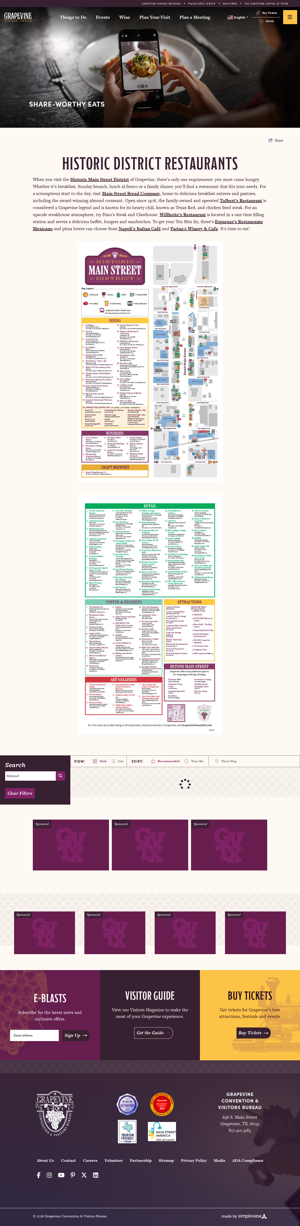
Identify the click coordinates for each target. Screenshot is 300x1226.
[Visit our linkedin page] (95, 1175)
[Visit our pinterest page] (73, 1175)
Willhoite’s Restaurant (183, 214)
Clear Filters (20, 793)
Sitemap (166, 1160)
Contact (68, 1160)
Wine (124, 17)
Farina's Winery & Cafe (194, 228)
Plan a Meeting (195, 17)
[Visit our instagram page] (49, 1175)
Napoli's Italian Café (140, 228)
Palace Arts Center (201, 3)
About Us (45, 1160)
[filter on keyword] (60, 776)
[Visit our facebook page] (39, 1175)
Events (103, 17)
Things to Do (73, 17)
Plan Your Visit (154, 17)
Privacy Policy (194, 1160)
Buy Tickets (269, 13)
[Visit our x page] (84, 1175)
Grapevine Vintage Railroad (161, 3)
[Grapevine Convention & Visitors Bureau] (18, 17)
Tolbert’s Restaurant (241, 200)
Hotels (270, 21)
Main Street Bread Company (131, 193)
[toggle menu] (290, 17)
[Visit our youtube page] (61, 1175)
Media (219, 1160)
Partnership (141, 1160)
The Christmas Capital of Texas (266, 3)
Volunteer (114, 1160)
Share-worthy (67, 104)
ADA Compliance (247, 1160)
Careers (90, 1160)
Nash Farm (230, 3)
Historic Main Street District (99, 179)
